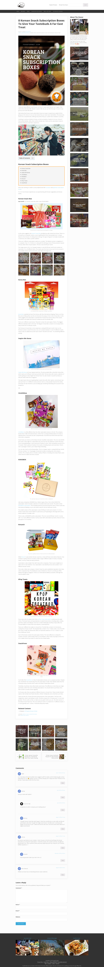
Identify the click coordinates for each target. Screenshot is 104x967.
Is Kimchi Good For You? (48, 731)
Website (18, 917)
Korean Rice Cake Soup (47, 270)
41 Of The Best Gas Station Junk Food (34, 744)
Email (18, 910)
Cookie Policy (46, 962)
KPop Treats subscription (45, 619)
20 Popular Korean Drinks (30, 711)
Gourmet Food (27, 938)
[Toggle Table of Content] (32, 158)
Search (85, 4)
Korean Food (22, 715)
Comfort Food (76, 938)
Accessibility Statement (62, 962)
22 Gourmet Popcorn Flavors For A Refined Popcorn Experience (61, 731)
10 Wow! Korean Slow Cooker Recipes (59, 258)
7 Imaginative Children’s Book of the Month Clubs (79, 83)
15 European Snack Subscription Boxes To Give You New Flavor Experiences (61, 744)
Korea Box (20, 314)
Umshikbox (21, 432)
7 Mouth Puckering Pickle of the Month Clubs (21, 744)
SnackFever (29, 680)
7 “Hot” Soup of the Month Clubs (79, 144)
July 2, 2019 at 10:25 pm (61, 790)
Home (19, 32)
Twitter (53, 963)
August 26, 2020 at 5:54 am (60, 867)
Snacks (27, 715)
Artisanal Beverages (52, 938)
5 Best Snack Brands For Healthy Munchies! (23, 270)
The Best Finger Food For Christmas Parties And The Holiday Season (47, 258)
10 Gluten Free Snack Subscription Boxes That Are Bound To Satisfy (79, 160)
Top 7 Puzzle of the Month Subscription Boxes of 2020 (79, 129)
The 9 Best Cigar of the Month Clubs (79, 205)
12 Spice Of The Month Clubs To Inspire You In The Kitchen (35, 270)
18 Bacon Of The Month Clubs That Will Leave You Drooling (35, 258)
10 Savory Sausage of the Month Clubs (79, 175)
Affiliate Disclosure (53, 962)
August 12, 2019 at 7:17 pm (60, 836)
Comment (19, 888)
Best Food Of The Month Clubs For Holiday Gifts (79, 220)
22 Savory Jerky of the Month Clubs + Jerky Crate (22, 731)
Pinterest (57, 963)
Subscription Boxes (25, 32)
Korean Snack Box (36, 233)
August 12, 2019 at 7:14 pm (60, 817)
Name (18, 904)
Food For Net (56, 960)
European (48, 187)
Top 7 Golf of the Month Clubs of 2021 (79, 114)
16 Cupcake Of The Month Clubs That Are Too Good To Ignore (24, 258)
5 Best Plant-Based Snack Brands (48, 744)
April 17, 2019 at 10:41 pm (60, 772)
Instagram (49, 963)
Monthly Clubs (26, 714)
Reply (63, 783)
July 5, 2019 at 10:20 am (61, 802)
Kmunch (23, 557)
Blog (46, 963)
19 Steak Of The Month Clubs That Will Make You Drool (79, 53)
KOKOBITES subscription (24, 505)
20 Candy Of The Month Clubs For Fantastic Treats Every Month (34, 731)
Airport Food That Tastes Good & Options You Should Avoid (59, 270)
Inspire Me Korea (22, 372)
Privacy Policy (40, 962)
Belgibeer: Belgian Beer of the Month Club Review (79, 68)
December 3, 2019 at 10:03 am (60, 853)
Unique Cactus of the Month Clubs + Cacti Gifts (79, 98)
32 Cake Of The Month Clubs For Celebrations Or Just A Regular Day (79, 190)
